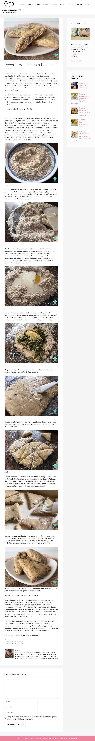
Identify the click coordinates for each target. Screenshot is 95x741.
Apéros (30, 4)
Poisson (70, 4)
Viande (55, 4)
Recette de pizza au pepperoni (15, 641)
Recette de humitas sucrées (15, 643)
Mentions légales (53, 738)
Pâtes (38, 4)
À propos (79, 4)
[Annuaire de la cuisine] (9, 7)
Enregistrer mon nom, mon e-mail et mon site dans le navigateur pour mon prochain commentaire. (32, 718)
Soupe (62, 4)
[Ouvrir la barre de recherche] (20, 10)
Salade (22, 4)
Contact (88, 4)
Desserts (46, 4)
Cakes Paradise (43, 738)
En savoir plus (76, 61)
